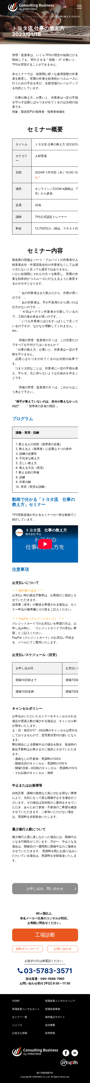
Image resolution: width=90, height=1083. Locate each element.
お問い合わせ (62, 948)
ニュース (17, 1025)
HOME (16, 1000)
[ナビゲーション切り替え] (79, 6)
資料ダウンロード (27, 948)
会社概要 (50, 1025)
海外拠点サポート (55, 1017)
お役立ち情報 (19, 1033)
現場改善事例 (52, 1009)
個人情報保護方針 (45, 1073)
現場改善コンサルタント (26, 1009)
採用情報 (50, 1033)
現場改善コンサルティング (60, 1000)
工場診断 (47, 935)
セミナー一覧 (19, 1017)
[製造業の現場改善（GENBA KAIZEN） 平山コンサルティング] (31, 6)
